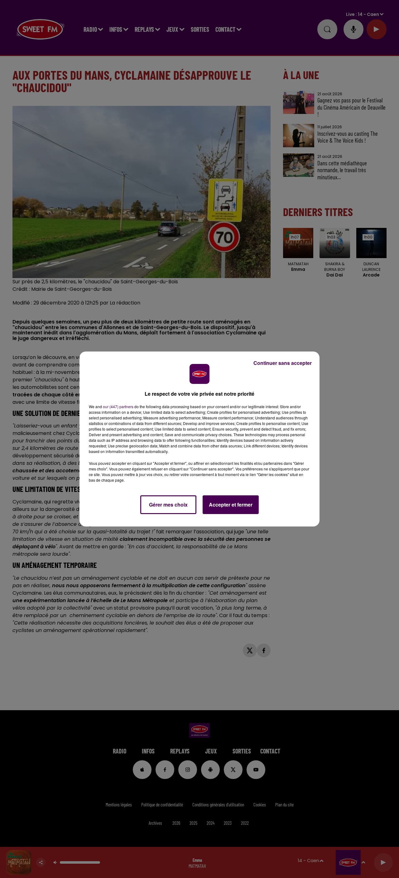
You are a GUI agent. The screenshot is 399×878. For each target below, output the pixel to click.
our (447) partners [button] (118, 406)
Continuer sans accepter (282, 362)
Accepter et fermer (230, 504)
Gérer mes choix (168, 504)
